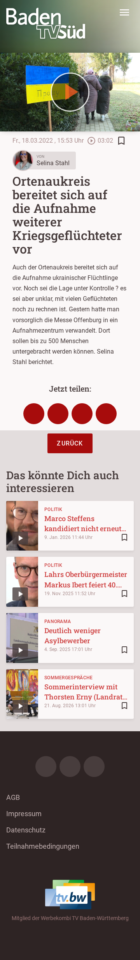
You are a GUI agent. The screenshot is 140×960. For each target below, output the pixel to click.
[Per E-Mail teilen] (106, 413)
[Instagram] (70, 766)
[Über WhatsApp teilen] (82, 413)
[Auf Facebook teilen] (33, 413)
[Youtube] (94, 766)
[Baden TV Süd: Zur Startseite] (45, 23)
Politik (53, 509)
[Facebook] (45, 766)
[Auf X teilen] (57, 413)
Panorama (57, 621)
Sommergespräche (68, 677)
